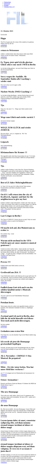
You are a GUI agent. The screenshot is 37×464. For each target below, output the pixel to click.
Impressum (7, 3)
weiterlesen (4, 45)
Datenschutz (7, 2)
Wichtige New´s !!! (9, 7)
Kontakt (6, 5)
